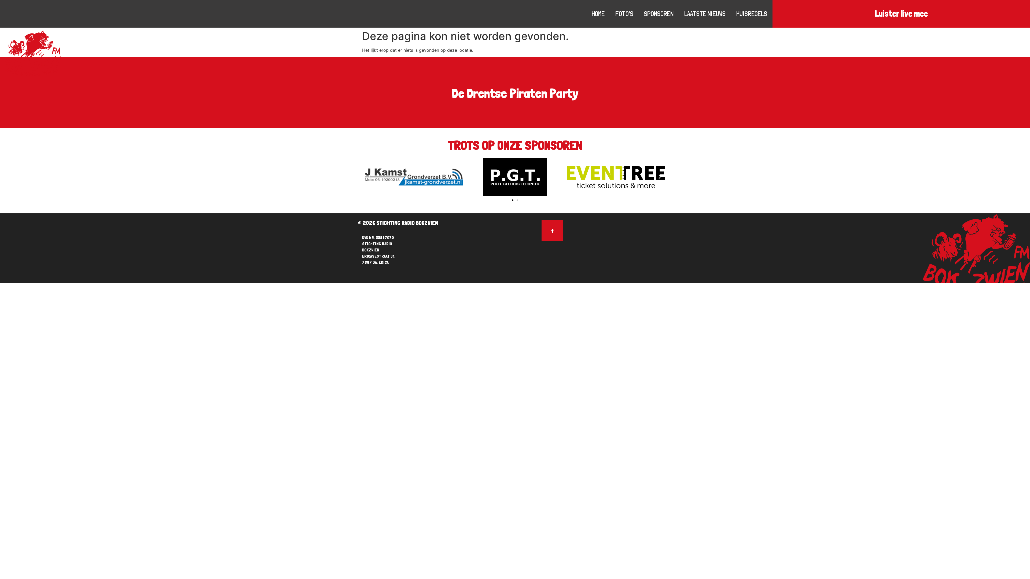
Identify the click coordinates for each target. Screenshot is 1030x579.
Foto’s (624, 14)
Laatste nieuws (705, 14)
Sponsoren (659, 14)
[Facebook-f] (552, 231)
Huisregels (751, 14)
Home (598, 14)
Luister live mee (901, 14)
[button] (512, 200)
